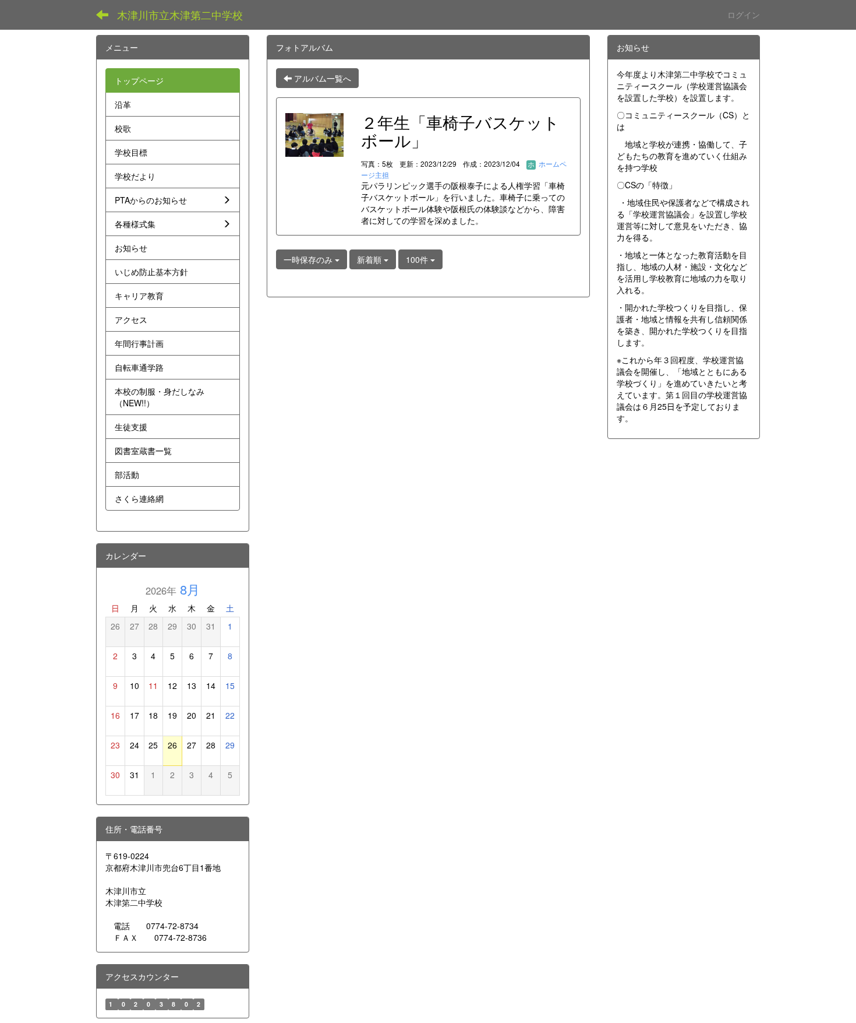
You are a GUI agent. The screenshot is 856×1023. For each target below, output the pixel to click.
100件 (418, 259)
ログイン (743, 14)
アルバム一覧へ (321, 78)
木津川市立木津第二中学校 (180, 14)
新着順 (370, 259)
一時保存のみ (309, 259)
